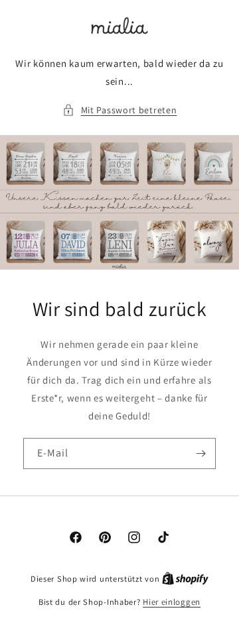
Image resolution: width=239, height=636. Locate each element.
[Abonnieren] (200, 453)
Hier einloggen (171, 602)
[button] (119, 110)
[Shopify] (185, 578)
